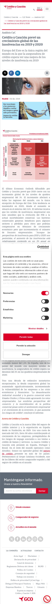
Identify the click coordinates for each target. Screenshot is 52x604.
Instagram (35, 539)
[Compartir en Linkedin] (18, 73)
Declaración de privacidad (25, 559)
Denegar (26, 354)
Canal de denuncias (25, 563)
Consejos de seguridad (25, 573)
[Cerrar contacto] (40, 602)
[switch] (45, 301)
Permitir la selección (26, 345)
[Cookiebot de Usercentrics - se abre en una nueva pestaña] (37, 247)
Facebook (17, 539)
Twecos (29, 587)
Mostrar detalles (36, 328)
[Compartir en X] (5, 73)
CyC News (26, 17)
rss (40, 539)
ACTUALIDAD (26, 551)
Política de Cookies (25, 570)
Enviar (42, 491)
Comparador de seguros (27, 517)
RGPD (40, 566)
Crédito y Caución (11, 17)
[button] (26, 111)
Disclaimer (32, 556)
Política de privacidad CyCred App (25, 580)
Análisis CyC (40, 17)
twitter (12, 539)
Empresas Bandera (13, 587)
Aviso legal (18, 556)
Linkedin (23, 539)
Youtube (29, 539)
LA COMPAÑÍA (12, 551)
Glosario (41, 587)
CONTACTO (39, 551)
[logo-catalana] (26, 600)
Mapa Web (40, 584)
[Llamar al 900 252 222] (34, 9)
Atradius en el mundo (26, 527)
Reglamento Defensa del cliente (20, 566)
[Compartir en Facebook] (11, 73)
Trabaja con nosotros (25, 577)
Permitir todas (26, 337)
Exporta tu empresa (25, 591)
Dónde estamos (23, 507)
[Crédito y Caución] (14, 7)
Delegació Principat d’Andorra (18, 584)
